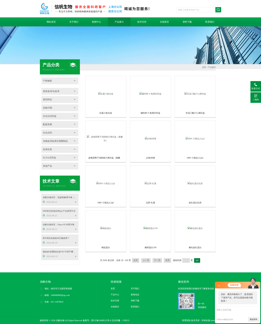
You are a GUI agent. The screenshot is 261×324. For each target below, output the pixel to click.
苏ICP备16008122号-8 (101, 320)
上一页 (146, 260)
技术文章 (115, 301)
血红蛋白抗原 (195, 203)
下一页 (157, 260)
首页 (204, 67)
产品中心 (115, 295)
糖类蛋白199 (150, 247)
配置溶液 (47, 124)
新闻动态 (135, 295)
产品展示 (119, 22)
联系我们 (209, 22)
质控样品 (47, 99)
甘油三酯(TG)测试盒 (195, 113)
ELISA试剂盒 (49, 157)
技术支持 (141, 22)
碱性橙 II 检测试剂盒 (150, 113)
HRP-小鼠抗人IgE (106, 203)
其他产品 (47, 166)
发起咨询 (253, 319)
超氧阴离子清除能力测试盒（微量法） (106, 158)
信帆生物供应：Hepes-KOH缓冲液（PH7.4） (60, 224)
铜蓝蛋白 (106, 247)
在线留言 (164, 22)
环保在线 (206, 320)
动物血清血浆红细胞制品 (55, 141)
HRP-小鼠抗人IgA (195, 158)
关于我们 (73, 22)
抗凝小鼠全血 (105, 113)
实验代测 (47, 108)
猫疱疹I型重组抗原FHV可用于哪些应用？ (60, 252)
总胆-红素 (150, 203)
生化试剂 (47, 133)
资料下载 (187, 22)
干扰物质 (47, 81)
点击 (74, 80)
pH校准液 (150, 158)
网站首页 (51, 22)
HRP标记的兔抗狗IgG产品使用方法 (59, 211)
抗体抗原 (47, 149)
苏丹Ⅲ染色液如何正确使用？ (56, 238)
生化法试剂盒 (49, 116)
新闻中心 (96, 22)
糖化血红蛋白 (195, 247)
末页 (167, 260)
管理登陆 (186, 320)
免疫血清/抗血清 (51, 91)
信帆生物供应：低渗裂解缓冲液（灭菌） (60, 197)
